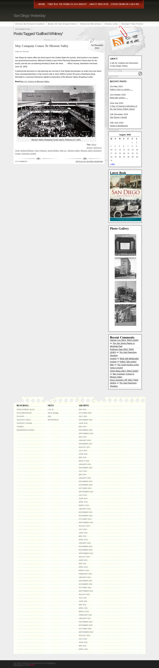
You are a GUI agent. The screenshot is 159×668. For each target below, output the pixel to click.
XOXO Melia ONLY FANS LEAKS (124, 371)
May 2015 (82, 474)
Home (42, 4)
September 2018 (86, 433)
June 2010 (83, 642)
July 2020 (83, 416)
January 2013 (85, 543)
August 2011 (84, 594)
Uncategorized (22, 29)
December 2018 (85, 430)
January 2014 (85, 509)
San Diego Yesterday (29, 15)
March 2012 (84, 570)
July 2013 (83, 529)
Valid (53, 413)
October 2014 (85, 488)
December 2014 (85, 481)
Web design (18, 665)
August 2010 (84, 635)
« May (112, 164)
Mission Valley (74, 151)
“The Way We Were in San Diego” (67, 4)
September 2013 (86, 522)
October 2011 (85, 587)
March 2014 (84, 505)
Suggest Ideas (23, 420)
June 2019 (83, 423)
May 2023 (82, 409)
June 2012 (83, 560)
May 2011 (82, 605)
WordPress (53, 420)
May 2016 (82, 457)
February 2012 (85, 574)
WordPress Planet (26, 430)
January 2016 (85, 464)
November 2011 (85, 584)
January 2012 (85, 577)
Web (112, 365)
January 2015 (85, 478)
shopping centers (29, 154)
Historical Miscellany (90, 24)
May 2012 (82, 564)
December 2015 (85, 468)
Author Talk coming (128, 362)
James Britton (53, 151)
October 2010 (85, 629)
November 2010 (86, 625)
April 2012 (83, 567)
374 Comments (21, 161)
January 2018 (85, 440)
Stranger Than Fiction (132, 24)
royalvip (113, 359)
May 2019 (82, 427)
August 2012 (84, 557)
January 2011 (85, 618)
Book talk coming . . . (119, 98)
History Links (111, 24)
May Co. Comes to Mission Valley (34, 81)
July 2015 (83, 471)
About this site (99, 4)
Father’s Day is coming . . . (121, 89)
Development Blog (26, 409)
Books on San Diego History (62, 24)
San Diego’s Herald (118, 117)
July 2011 (83, 598)
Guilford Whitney (27, 151)
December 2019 (85, 420)
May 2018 (82, 437)
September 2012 (86, 553)
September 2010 (86, 632)
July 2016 (83, 451)
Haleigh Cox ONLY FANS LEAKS (124, 340)
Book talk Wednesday (129, 359)
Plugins (20, 416)
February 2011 (85, 615)
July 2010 (83, 639)
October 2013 (85, 519)
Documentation (24, 413)
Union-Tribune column (125, 4)
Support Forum (24, 423)
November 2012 (86, 550)
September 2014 (86, 492)
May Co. (63, 151)
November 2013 (86, 516)
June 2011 (83, 601)
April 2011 (83, 608)
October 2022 (85, 413)
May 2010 (82, 646)
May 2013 (82, 536)
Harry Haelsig (41, 151)
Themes (20, 427)
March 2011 (84, 611)
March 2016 (84, 461)
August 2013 (84, 526)
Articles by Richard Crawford (30, 24)
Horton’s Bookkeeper (119, 126)
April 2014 (83, 502)
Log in (51, 409)
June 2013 (83, 533)
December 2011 (85, 581)
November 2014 (86, 485)
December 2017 (85, 444)
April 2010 (83, 649)
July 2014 (83, 495)
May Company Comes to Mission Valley (41, 46)
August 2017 (84, 447)
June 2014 (83, 498)
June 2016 (83, 454)
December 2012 (85, 546)
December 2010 (85, 622)
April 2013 (83, 540)
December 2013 (85, 512)
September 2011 (86, 591)
